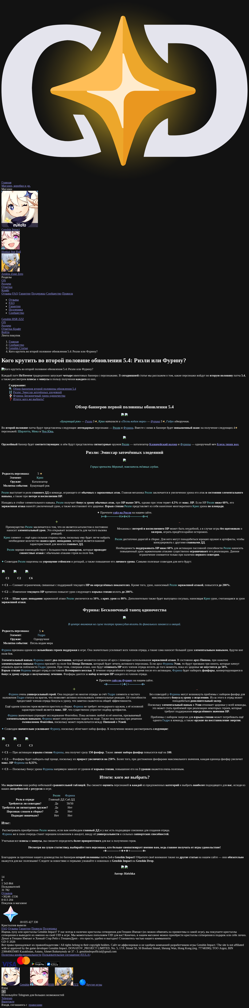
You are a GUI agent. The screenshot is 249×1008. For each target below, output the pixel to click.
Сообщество (53, 293)
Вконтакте (7, 1001)
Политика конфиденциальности (21, 954)
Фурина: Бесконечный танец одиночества (39, 395)
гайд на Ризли (122, 512)
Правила (67, 293)
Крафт (5, 290)
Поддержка (38, 293)
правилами (35, 1004)
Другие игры (94, 984)
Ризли (88, 421)
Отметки (7, 328)
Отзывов (6, 893)
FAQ (15, 293)
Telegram (6, 998)
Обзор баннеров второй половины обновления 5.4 (44, 388)
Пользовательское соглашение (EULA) (66, 954)
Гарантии (25, 293)
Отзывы (6, 293)
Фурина (155, 421)
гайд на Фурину (122, 680)
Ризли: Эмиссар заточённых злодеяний (37, 392)
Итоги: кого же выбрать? (28, 399)
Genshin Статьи (18, 348)
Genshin (6, 319)
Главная (14, 341)
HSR (15, 319)
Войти (5, 332)
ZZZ (21, 319)
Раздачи (6, 324)
